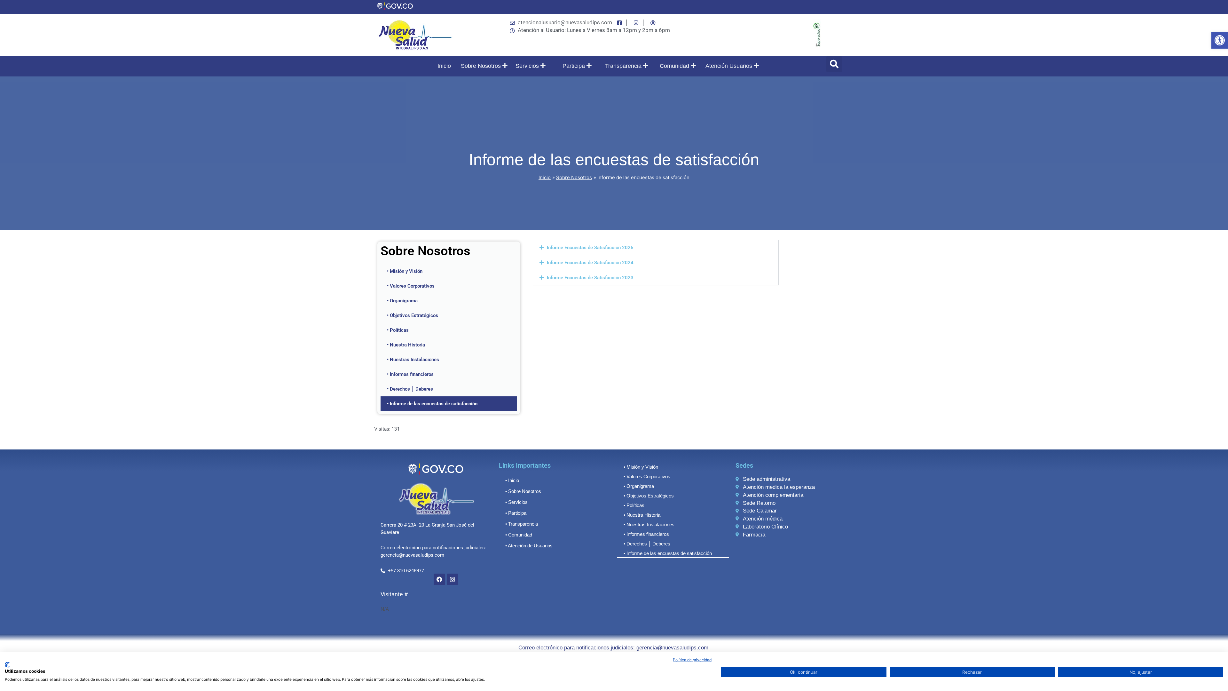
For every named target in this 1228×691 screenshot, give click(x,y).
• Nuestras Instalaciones (413, 359)
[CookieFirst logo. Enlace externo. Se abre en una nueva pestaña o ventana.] (7, 665)
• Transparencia (521, 524)
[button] (1219, 40)
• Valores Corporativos (411, 286)
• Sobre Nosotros (523, 491)
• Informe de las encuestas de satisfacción (432, 404)
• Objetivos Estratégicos (412, 315)
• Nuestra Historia (406, 345)
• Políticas (398, 330)
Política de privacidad (692, 659)
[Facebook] (439, 579)
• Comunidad (518, 534)
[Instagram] (452, 579)
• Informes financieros (410, 374)
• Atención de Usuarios (529, 545)
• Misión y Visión (404, 271)
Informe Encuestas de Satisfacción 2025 (590, 247)
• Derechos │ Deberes (410, 389)
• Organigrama (402, 301)
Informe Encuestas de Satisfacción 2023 (590, 278)
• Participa (515, 513)
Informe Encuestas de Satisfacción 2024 (590, 263)
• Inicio (512, 480)
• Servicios (516, 502)
